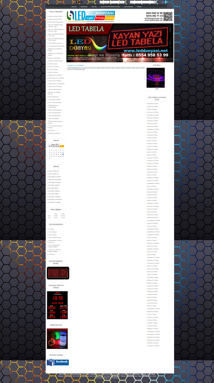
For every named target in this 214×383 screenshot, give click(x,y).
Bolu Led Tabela (152, 140)
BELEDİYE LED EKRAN (55, 199)
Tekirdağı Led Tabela (153, 129)
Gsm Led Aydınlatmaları (54, 112)
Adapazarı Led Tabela (153, 263)
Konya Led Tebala (152, 123)
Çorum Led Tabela (152, 146)
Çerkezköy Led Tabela (153, 257)
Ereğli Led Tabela (152, 197)
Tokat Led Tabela (152, 137)
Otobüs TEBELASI (53, 174)
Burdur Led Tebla (152, 194)
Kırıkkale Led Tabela (153, 115)
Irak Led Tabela (152, 314)
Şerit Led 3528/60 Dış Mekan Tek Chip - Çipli (56, 30)
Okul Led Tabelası (53, 72)
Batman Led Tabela (153, 291)
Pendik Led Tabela (152, 323)
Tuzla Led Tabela (152, 320)
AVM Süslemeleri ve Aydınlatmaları (53, 106)
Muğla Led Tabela (152, 283)
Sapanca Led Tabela (153, 288)
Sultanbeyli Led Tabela (154, 331)
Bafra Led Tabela (152, 297)
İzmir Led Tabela (152, 109)
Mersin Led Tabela (152, 169)
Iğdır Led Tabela (152, 200)
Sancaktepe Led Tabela (154, 334)
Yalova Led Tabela (152, 209)
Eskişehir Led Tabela (153, 249)
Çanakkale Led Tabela (153, 183)
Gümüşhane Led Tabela (154, 220)
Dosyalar (94, 6)
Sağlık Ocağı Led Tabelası (55, 75)
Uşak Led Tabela (152, 226)
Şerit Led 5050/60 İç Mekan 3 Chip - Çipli (56, 34)
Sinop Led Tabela (152, 251)
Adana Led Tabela (152, 172)
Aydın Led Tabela (152, 274)
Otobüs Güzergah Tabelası (55, 19)
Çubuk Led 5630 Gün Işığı (55, 61)
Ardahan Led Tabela (153, 203)
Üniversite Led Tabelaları (54, 80)
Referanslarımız (128, 6)
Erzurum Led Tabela (153, 112)
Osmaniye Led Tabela (153, 243)
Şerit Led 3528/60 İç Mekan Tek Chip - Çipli (55, 25)
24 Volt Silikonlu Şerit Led (55, 43)
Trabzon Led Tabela (153, 163)
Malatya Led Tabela (153, 149)
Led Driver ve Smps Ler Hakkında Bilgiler (54, 250)
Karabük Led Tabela (153, 260)
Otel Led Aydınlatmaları (54, 115)
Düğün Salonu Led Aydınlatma (56, 83)
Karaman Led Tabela (153, 160)
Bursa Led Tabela (152, 152)
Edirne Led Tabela (152, 271)
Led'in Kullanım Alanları (54, 237)
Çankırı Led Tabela (153, 223)
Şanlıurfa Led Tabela (153, 229)
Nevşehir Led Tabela (153, 189)
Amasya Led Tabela (153, 180)
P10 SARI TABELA (53, 188)
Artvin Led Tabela (152, 303)
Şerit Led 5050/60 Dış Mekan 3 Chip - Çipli (56, 39)
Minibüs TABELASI (53, 171)
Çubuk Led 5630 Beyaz (54, 58)
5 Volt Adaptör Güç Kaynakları (56, 46)
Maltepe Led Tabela (153, 328)
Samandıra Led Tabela (153, 340)
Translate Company (67, 379)
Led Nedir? (51, 229)
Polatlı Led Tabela (152, 300)
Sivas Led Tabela (152, 212)
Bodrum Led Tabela (153, 280)
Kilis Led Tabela (152, 240)
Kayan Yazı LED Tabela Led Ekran (110, 6)
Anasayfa (74, 6)
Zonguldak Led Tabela (154, 308)
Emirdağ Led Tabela (153, 277)
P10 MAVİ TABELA (53, 194)
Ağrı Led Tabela (152, 174)
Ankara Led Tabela (153, 106)
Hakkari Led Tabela (153, 311)
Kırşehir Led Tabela (153, 120)
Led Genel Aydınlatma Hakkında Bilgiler (54, 245)
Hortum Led (51, 130)
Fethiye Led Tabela (153, 286)
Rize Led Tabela (152, 155)
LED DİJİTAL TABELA (54, 202)
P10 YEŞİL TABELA (54, 185)
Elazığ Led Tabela (152, 166)
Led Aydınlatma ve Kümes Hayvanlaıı (55, 241)
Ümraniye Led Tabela (153, 345)
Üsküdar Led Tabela (153, 342)
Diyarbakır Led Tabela (153, 231)
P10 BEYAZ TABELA (54, 191)
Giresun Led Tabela (153, 214)
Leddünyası (51, 254)
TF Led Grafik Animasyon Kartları (55, 126)
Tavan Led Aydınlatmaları (55, 102)
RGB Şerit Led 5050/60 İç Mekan (55, 49)
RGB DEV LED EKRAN (54, 179)
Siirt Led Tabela (152, 254)
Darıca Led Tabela (152, 266)
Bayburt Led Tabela (153, 217)
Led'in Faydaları (52, 234)
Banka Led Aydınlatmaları (55, 110)
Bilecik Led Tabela (152, 192)
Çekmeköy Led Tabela (153, 337)
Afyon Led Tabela (152, 132)
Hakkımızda (84, 6)
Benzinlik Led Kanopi (54, 133)
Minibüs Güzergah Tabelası (55, 16)
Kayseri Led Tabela (153, 126)
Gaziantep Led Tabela (153, 234)
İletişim (139, 6)
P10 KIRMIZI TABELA (54, 182)
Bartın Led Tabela (152, 237)
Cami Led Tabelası (53, 69)
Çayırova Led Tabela (153, 269)
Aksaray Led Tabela (153, 118)
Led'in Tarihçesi (52, 232)
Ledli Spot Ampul (53, 63)
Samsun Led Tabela (153, 157)
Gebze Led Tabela (152, 246)
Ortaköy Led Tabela (153, 317)
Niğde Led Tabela (152, 143)
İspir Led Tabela (152, 305)
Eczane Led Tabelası (53, 66)
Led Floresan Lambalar (54, 99)
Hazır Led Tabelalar (53, 118)
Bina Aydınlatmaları (53, 96)
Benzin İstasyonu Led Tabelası (56, 78)
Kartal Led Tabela (152, 325)
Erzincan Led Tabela (153, 206)
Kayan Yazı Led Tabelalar (55, 86)
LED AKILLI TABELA (54, 196)
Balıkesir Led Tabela (153, 177)
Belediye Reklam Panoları (55, 89)
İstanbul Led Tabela (153, 103)
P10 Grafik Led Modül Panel (55, 22)
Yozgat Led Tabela (152, 135)
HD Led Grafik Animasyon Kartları (55, 122)
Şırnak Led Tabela (152, 294)
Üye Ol (90, 2)
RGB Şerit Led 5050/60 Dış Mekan (55, 54)
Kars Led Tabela (152, 186)
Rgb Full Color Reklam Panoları (54, 93)
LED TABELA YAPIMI (54, 176)
